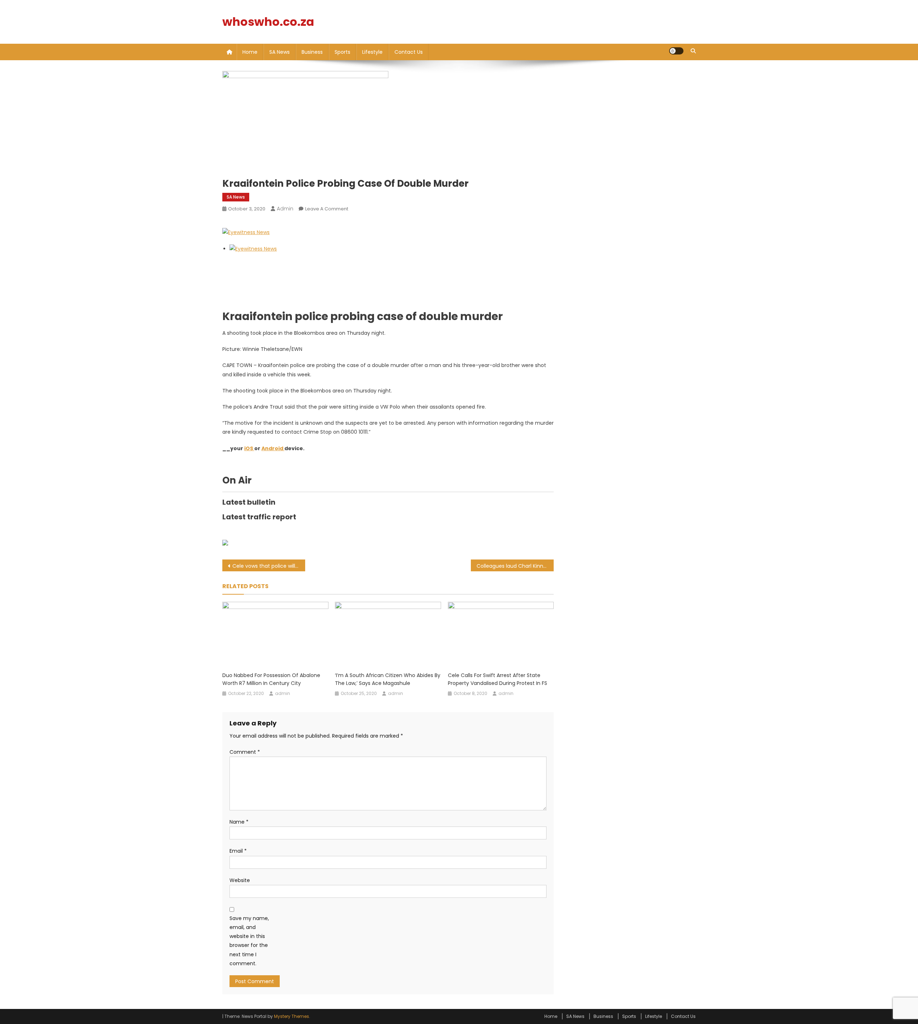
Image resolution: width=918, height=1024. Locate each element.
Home (249, 52)
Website (240, 880)
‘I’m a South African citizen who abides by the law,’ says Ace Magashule (387, 679)
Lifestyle (372, 52)
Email (238, 850)
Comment (245, 752)
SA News (279, 52)
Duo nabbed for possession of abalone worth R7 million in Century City (271, 679)
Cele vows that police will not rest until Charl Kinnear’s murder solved (268, 566)
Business (312, 52)
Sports (342, 52)
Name (239, 821)
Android (272, 448)
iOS (249, 448)
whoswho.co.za (268, 22)
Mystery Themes (291, 1016)
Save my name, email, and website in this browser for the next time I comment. (249, 941)
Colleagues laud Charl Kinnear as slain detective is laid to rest (515, 566)
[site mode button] (676, 50)
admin (285, 208)
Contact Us (408, 52)
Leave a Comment (326, 208)
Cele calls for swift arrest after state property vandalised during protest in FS (497, 679)
